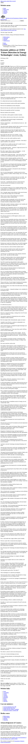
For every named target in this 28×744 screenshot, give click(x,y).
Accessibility (6, 692)
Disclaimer (5, 697)
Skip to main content (5, 1)
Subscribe (5, 12)
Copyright (5, 696)
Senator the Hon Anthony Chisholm (11, 709)
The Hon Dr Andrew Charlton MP (10, 710)
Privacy (5, 698)
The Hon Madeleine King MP (9, 706)
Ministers (5, 44)
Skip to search (13, 1)
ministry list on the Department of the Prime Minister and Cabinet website (13, 738)
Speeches (5, 39)
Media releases (6, 37)
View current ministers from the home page (13, 29)
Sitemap (5, 700)
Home (4, 8)
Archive (5, 13)
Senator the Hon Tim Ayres (9, 708)
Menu (2, 2)
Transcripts (5, 38)
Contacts (5, 10)
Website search (4, 20)
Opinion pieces (6, 40)
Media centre (6, 9)
